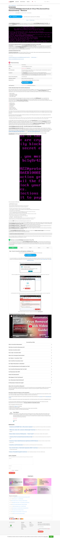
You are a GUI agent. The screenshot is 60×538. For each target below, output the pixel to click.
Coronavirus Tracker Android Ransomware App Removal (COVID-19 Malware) (24, 440)
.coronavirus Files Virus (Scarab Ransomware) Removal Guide (21, 436)
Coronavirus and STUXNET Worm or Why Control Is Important (21, 426)
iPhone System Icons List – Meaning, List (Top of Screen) (19, 500)
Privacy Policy (32, 20)
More (30, 522)
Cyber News (17, 1)
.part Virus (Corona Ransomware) (34, 131)
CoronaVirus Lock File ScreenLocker (16, 444)
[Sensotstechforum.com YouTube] (47, 1)
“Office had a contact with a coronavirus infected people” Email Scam (22, 429)
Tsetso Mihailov (12, 12)
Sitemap (22, 523)
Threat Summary (33, 57)
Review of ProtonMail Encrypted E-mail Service (18, 451)
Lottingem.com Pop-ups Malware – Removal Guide (19, 511)
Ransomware (13, 5)
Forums (22, 529)
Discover (22, 522)
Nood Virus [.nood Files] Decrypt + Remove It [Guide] (19, 504)
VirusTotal (40, 396)
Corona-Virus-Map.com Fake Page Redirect (17, 131)
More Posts (15, 418)
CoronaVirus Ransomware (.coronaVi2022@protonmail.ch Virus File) (19, 57)
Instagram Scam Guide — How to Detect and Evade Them (21, 502)
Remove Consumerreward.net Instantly (19, 513)
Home (10, 5)
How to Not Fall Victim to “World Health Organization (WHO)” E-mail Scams (24, 447)
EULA (27, 20)
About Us (16, 406)
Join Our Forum (24, 85)
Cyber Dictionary (23, 525)
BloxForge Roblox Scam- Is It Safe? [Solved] (20, 506)
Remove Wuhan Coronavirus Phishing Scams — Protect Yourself (21, 433)
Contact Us (31, 525)
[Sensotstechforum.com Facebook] (46, 1)
